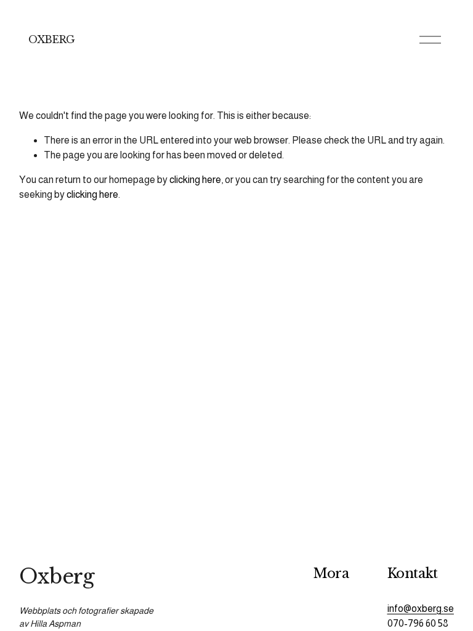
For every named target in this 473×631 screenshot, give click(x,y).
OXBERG (51, 39)
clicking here (195, 179)
